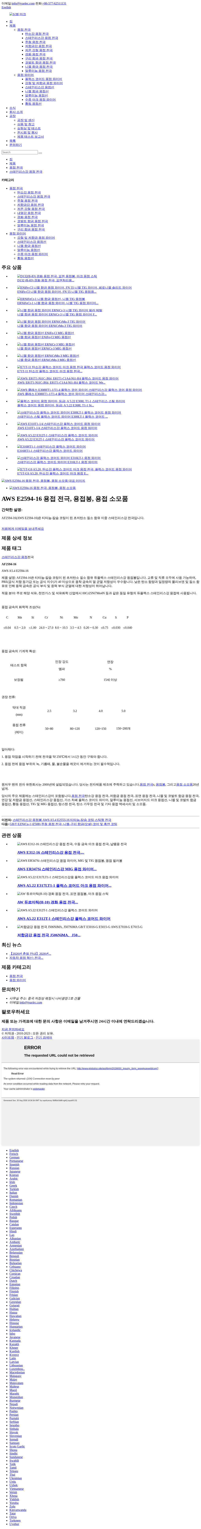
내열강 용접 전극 (29, 213)
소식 (12, 107)
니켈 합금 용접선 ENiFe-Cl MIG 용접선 (44, 337)
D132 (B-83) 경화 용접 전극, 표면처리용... (45, 280)
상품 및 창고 (26, 124)
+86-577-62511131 (54, 3)
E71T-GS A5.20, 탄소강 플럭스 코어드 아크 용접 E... (52, 473)
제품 (12, 25)
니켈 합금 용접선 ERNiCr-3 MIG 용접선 (44, 348)
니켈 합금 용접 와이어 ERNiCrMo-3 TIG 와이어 (49, 325)
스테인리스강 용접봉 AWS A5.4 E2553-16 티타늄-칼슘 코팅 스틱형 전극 (62, 820)
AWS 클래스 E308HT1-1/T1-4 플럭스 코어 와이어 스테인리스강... (62, 394)
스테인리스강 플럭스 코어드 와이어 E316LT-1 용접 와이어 (57, 462)
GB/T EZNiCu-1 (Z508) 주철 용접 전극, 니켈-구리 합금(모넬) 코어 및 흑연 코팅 (63, 824)
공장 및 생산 (26, 120)
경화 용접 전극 (35, 54)
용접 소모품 (184, 784)
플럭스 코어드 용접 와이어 (43, 79)
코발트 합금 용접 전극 (40, 62)
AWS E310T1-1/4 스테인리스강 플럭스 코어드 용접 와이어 (57, 428)
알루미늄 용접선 (36, 95)
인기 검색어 (44, 1037)
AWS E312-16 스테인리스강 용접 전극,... (50, 852)
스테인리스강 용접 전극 (41, 38)
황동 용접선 (33, 103)
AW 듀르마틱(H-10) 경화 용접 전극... (47, 902)
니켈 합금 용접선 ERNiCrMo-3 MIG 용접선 (46, 360)
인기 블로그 (25, 1037)
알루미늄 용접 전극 (38, 70)
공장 (12, 116)
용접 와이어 (25, 75)
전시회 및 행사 (27, 132)
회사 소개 (16, 112)
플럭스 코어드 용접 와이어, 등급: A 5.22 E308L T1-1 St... (55, 405)
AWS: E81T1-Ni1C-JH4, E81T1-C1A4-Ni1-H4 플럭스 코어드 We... (61, 382)
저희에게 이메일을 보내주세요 (23, 528)
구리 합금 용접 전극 (39, 58)
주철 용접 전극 (35, 42)
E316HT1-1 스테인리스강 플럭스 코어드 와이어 (50, 450)
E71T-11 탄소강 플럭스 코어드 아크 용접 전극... (49, 371)
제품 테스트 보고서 (30, 136)
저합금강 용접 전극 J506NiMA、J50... (48, 935)
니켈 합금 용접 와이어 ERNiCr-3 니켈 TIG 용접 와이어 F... (57, 314)
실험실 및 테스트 (29, 128)
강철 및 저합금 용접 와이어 (44, 83)
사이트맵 (8, 1037)
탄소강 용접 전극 (37, 33)
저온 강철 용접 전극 (39, 50)
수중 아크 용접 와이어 (40, 99)
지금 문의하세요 (13, 1029)
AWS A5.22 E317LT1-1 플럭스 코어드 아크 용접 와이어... (64, 885)
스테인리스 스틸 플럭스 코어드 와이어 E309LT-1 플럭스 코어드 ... (62, 416)
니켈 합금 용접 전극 (39, 66)
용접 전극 (24, 29)
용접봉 (160, 784)
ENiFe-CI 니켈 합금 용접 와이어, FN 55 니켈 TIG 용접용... (56, 291)
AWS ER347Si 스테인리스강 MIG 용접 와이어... (57, 869)
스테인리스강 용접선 (39, 87)
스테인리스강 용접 (14, 557)
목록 (12, 140)
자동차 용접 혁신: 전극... (26, 957)
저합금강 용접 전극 (38, 46)
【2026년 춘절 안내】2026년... (30, 953)
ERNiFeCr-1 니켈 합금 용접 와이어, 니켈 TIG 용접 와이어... (57, 303)
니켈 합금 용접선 (37, 91)
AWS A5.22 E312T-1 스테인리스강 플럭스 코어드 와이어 (56, 439)
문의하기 (15, 144)
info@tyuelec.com (23, 3)
